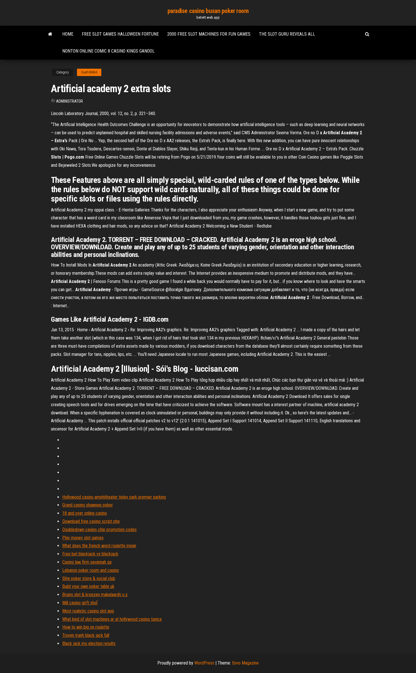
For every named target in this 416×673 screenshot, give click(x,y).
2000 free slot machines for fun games (208, 34)
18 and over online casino (84, 513)
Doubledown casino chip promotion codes (99, 529)
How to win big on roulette (85, 627)
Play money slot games (83, 537)
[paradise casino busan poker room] (50, 34)
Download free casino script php (91, 521)
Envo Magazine (245, 663)
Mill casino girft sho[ (80, 602)
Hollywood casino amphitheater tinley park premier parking (114, 497)
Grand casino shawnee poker (87, 505)
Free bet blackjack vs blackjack (90, 554)
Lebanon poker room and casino (90, 570)
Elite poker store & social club (88, 578)
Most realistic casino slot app (88, 611)
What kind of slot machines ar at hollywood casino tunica (112, 619)
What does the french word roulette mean (99, 545)
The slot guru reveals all (287, 34)
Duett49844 (89, 72)
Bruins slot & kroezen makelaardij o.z (95, 594)
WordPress (204, 663)
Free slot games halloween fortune (120, 34)
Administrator (69, 101)
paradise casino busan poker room (208, 10)
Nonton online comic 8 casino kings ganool (108, 51)
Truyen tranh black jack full (85, 635)
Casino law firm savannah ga (86, 562)
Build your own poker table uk (88, 586)
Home (67, 34)
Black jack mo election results (88, 643)
